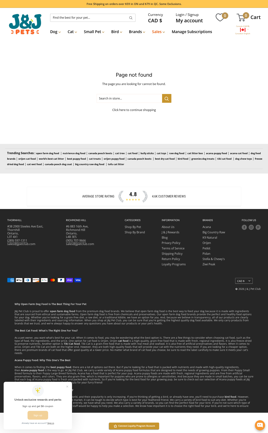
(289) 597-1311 (17, 240)
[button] (242, 26)
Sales (157, 31)
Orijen (207, 243)
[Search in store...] (166, 98)
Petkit (206, 248)
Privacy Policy (171, 243)
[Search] (130, 18)
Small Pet (92, 31)
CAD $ (240, 281)
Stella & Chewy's (214, 259)
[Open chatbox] (260, 425)
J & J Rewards (170, 232)
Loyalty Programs (174, 264)
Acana (207, 227)
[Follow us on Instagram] (251, 227)
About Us (168, 227)
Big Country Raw (214, 232)
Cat (71, 31)
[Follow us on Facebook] (244, 227)
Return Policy (171, 259)
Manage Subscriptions (192, 31)
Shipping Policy (172, 254)
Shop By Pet (133, 227)
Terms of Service (173, 248)
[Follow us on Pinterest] (258, 227)
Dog (53, 31)
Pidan (206, 254)
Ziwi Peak (209, 264)
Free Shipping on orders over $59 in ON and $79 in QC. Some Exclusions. (134, 4)
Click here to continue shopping (134, 110)
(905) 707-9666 (76, 240)
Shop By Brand (135, 232)
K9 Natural (210, 238)
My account (189, 20)
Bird (115, 31)
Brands (135, 31)
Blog (165, 238)
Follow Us (249, 220)
